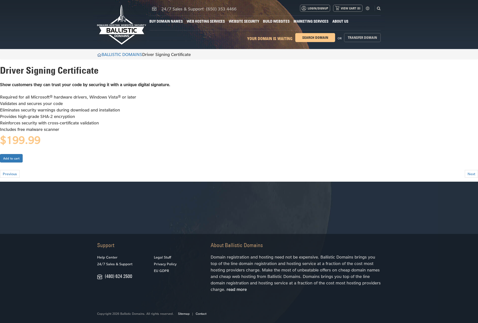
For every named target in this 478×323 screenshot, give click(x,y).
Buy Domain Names (166, 21)
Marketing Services (311, 21)
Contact (201, 314)
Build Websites (276, 21)
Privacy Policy (165, 264)
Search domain (315, 37)
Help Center (107, 257)
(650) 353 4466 (221, 8)
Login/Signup (318, 8)
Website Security (244, 21)
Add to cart (11, 158)
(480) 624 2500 (118, 276)
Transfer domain (362, 37)
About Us (340, 21)
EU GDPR (161, 270)
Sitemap (184, 314)
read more (237, 289)
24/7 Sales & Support (114, 264)
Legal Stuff (162, 257)
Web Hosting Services (206, 21)
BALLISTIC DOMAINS (122, 54)
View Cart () (350, 8)
